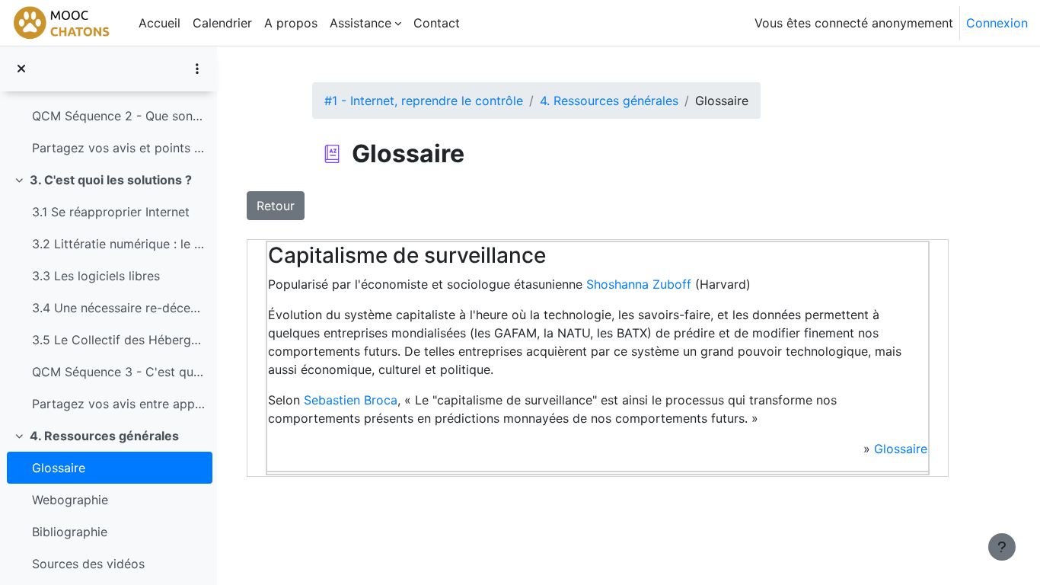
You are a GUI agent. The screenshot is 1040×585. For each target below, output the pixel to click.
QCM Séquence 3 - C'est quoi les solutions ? (118, 371)
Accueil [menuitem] (159, 22)
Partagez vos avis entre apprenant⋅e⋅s (118, 403)
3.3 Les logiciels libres (96, 275)
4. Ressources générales (104, 435)
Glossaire (58, 467)
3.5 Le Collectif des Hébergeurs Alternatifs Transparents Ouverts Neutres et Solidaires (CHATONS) (118, 339)
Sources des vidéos (88, 563)
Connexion (997, 22)
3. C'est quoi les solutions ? (111, 179)
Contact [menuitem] (436, 22)
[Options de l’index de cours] (197, 68)
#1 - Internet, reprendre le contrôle (423, 100)
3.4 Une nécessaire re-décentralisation (118, 307)
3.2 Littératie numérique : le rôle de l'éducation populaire (118, 243)
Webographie (70, 499)
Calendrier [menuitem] (222, 22)
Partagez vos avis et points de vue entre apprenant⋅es (118, 147)
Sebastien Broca (350, 400)
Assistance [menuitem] (360, 22)
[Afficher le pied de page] (1002, 547)
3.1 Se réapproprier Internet (111, 211)
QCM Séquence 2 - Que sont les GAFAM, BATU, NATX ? (118, 115)
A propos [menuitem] (290, 22)
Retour (276, 205)
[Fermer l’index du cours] (21, 68)
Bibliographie (69, 531)
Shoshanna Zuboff (638, 284)
